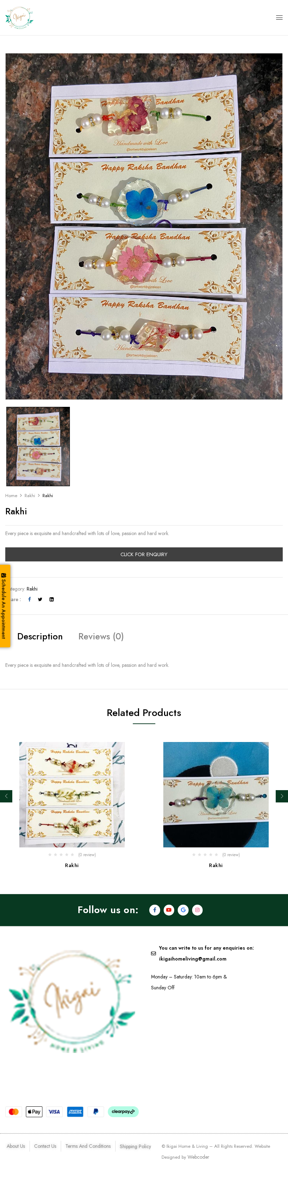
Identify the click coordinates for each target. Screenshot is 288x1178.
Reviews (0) (101, 636)
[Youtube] (169, 910)
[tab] (40, 637)
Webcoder (198, 1156)
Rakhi (30, 495)
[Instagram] (197, 910)
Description (40, 636)
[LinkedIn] (52, 599)
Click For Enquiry (144, 554)
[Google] (183, 910)
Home (11, 495)
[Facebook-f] (154, 910)
